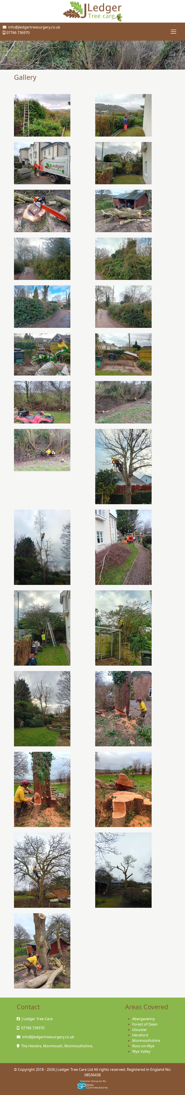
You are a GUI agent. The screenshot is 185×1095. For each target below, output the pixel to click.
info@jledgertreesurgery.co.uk (34, 27)
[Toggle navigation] (173, 31)
